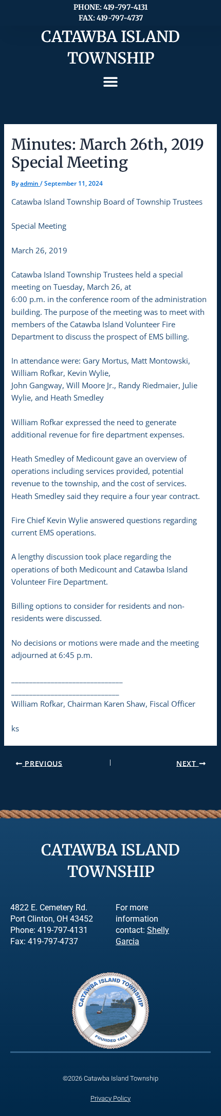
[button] (110, 81)
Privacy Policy (110, 1098)
